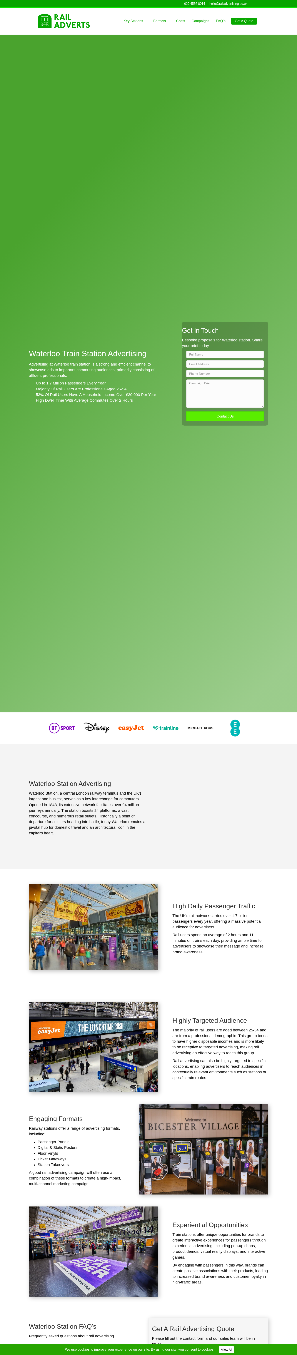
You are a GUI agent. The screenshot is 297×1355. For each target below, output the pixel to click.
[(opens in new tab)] (62, 728)
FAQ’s (220, 21)
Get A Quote (244, 21)
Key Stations (133, 21)
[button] (225, 416)
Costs (180, 21)
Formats (159, 21)
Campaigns (200, 21)
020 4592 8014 (194, 3)
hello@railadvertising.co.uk (228, 3)
